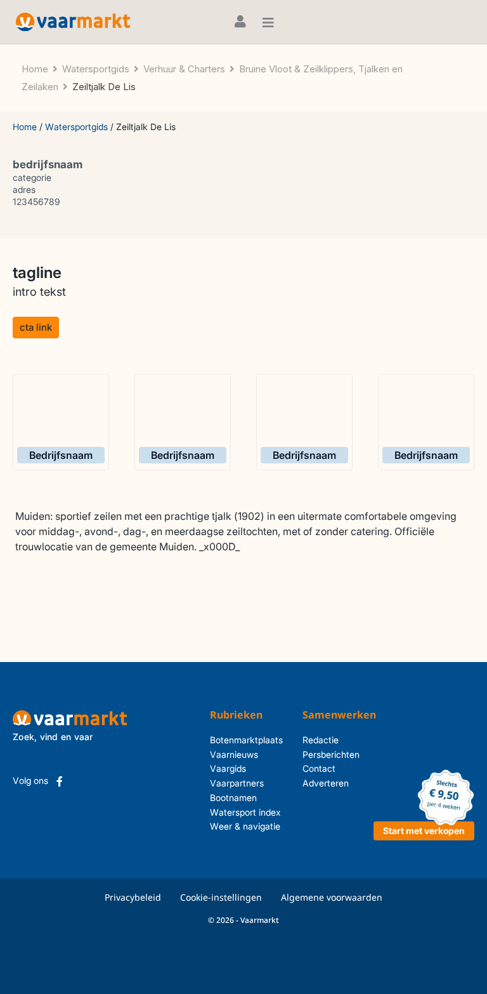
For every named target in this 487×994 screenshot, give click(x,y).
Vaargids (228, 768)
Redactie (320, 739)
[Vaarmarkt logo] (73, 22)
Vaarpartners (237, 783)
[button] (36, 327)
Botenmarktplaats (246, 739)
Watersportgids (76, 126)
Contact (318, 768)
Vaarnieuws (234, 754)
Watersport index (245, 812)
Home (25, 126)
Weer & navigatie (245, 826)
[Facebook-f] (60, 781)
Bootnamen (233, 797)
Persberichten (331, 754)
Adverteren (325, 783)
